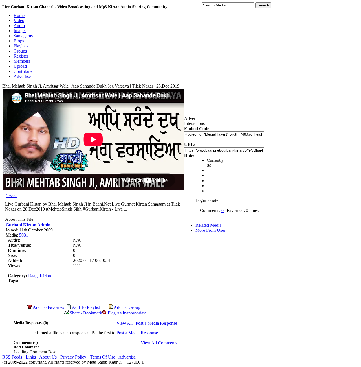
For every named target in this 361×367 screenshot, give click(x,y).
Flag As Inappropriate (127, 313)
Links (31, 357)
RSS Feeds (12, 357)
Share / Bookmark (86, 313)
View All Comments (159, 342)
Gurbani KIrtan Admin (28, 224)
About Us (48, 357)
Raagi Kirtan (39, 275)
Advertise (127, 357)
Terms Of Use (102, 357)
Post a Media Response (156, 323)
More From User (210, 230)
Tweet (11, 195)
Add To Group (127, 307)
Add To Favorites (48, 307)
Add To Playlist (86, 307)
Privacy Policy (73, 357)
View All (124, 323)
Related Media (208, 225)
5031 (23, 235)
